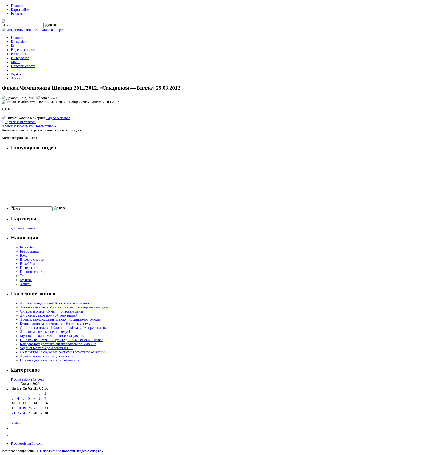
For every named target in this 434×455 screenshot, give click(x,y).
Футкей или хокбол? (20, 122)
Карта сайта (20, 10)
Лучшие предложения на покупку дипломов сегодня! (61, 319)
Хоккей (16, 78)
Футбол (17, 74)
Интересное (20, 58)
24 (13, 413)
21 (35, 408)
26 (24, 413)
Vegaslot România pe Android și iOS (46, 348)
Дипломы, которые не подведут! (45, 332)
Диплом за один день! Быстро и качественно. (55, 303)
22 (40, 408)
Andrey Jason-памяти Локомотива (27, 126)
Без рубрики (29, 251)
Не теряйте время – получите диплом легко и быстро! (61, 340)
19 (24, 408)
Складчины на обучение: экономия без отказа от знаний (63, 352)
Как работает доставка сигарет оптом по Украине (58, 344)
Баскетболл (19, 41)
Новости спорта (23, 66)
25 (19, 413)
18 (19, 408)
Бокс (14, 46)
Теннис (16, 70)
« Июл (16, 423)
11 (19, 403)
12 (24, 403)
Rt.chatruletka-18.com (26, 443)
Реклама (17, 14)
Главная (17, 5)
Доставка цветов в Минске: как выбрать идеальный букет (64, 307)
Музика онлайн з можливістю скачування (52, 336)
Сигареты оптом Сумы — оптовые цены (51, 311)
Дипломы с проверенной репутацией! (49, 315)
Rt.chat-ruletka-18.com (27, 379)
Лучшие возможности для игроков (46, 356)
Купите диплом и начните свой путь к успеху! (55, 323)
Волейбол (18, 54)
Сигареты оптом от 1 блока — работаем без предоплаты (63, 328)
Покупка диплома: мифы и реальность (49, 360)
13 (30, 403)
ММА (15, 62)
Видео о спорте (23, 50)
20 (30, 408)
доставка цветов (23, 228)
